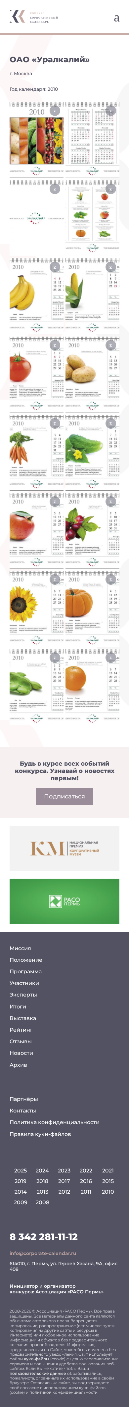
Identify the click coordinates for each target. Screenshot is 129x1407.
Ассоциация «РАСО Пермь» (69, 1292)
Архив (18, 1065)
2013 (42, 1192)
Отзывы (21, 1041)
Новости (21, 1053)
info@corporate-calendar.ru (43, 1253)
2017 (64, 1181)
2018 (42, 1181)
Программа (26, 971)
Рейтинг (21, 1030)
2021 (108, 1170)
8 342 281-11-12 (44, 1236)
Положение (26, 960)
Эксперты (23, 995)
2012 (64, 1192)
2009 (20, 1202)
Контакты (23, 1111)
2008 (42, 1202)
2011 (86, 1192)
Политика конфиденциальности (55, 1122)
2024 (42, 1170)
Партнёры (24, 1099)
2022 (86, 1170)
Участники (24, 983)
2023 (64, 1170)
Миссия (20, 948)
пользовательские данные (38, 1373)
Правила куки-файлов (40, 1134)
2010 (108, 1192)
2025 (20, 1170)
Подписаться (64, 796)
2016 (86, 1181)
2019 (20, 1181)
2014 (21, 1192)
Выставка (23, 1018)
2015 (108, 1181)
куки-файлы (36, 1358)
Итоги (18, 1006)
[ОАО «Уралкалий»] (36, 140)
